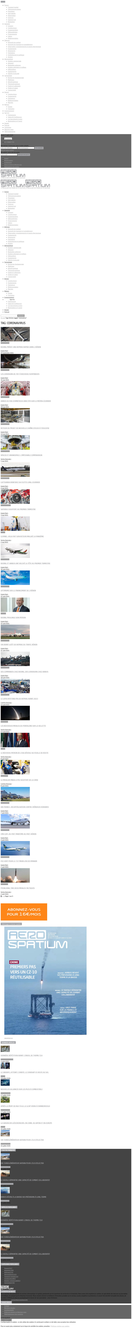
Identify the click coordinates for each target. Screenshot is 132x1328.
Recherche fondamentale (16, 78)
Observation (12, 15)
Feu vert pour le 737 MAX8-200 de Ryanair (19, 861)
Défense (7, 40)
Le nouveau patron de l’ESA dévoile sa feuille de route (24, 753)
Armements (11, 51)
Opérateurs (11, 98)
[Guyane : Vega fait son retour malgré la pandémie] (15, 530)
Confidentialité (8, 162)
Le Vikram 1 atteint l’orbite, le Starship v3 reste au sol (25, 1072)
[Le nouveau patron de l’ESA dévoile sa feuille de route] (15, 747)
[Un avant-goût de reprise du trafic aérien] (15, 638)
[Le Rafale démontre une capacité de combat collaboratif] (5, 1176)
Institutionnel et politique (16, 55)
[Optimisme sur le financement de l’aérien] (15, 584)
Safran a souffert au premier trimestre (18, 509)
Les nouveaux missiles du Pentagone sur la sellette (23, 726)
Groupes (10, 26)
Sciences (10, 18)
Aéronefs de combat (14, 42)
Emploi (10, 107)
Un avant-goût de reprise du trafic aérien (19, 644)
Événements (12, 115)
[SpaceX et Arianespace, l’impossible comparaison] (15, 449)
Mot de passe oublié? (7, 150)
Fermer (3, 2)
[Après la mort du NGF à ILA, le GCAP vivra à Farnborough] (5, 1102)
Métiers (6, 105)
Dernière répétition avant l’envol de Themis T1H (21, 1055)
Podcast (6, 125)
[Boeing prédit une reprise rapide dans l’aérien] (15, 341)
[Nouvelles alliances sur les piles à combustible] (5, 1085)
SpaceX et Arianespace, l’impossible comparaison (21, 455)
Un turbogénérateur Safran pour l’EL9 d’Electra (22, 1140)
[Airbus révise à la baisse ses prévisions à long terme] (5, 1193)
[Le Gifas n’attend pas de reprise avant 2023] (15, 693)
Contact (6, 158)
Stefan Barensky (6, 459)
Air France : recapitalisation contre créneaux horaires (25, 807)
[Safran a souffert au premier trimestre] (15, 503)
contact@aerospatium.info (19, 1300)
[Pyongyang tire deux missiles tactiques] (15, 882)
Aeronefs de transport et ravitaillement (20, 44)
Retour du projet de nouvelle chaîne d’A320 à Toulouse (25, 428)
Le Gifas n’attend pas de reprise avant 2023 (19, 699)
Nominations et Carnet (15, 121)
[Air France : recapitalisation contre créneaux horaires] (15, 801)
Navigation (11, 22)
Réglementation (13, 38)
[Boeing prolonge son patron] (15, 611)
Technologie (8, 76)
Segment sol (12, 20)
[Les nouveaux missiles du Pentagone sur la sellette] (15, 720)
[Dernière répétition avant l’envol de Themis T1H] (5, 1051)
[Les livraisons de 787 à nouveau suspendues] (15, 368)
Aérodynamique (13, 82)
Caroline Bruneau (6, 703)
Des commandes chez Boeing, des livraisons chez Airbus (24, 672)
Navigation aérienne (14, 65)
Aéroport (10, 63)
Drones (6, 92)
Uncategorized (5, 1110)
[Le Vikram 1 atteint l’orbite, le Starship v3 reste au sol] (5, 1068)
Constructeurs (12, 28)
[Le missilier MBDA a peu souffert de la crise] (15, 774)
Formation (11, 109)
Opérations (11, 53)
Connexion (7, 127)
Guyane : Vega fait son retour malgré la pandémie (22, 536)
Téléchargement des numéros (11, 166)
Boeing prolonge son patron (13, 617)
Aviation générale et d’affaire (17, 67)
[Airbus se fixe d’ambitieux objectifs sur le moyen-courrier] (15, 395)
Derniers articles (8, 1042)
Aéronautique (8, 59)
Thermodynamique (14, 84)
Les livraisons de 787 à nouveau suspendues (20, 374)
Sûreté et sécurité (13, 73)
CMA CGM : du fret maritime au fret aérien (18, 834)
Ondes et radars (13, 88)
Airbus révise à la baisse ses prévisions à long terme (23, 1197)
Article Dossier (5, 451)
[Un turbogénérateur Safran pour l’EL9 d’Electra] (5, 1136)
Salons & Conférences (15, 117)
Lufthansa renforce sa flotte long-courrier (20, 482)
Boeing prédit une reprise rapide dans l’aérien (21, 347)
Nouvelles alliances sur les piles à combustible (21, 1089)
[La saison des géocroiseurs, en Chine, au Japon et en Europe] (5, 1119)
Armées (10, 57)
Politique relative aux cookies (60, 1326)
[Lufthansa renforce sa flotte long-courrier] (15, 476)
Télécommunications (14, 9)
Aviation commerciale (14, 61)
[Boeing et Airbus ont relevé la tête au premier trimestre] (15, 557)
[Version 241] (45, 1034)
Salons (10, 36)
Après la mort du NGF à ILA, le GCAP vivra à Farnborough (25, 1106)
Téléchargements (9, 131)
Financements (12, 34)
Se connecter (8, 138)
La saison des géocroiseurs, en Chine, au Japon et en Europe (26, 1123)
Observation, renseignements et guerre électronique (24, 47)
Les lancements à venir (15, 119)
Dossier (6, 123)
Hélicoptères (12, 69)
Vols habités (12, 13)
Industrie (7, 24)
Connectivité (12, 90)
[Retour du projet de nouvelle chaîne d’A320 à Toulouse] (15, 422)
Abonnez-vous (8, 129)
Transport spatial (13, 7)
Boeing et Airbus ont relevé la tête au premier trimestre (25, 563)
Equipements (12, 49)
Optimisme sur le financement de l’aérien (18, 590)
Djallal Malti (4, 351)
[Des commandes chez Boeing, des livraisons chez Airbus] (15, 665)
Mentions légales (8, 160)
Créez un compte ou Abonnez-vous (13, 164)
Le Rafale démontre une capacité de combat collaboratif (25, 1180)
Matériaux (11, 80)
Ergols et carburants (14, 86)
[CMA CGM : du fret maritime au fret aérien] (15, 828)
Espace (6, 5)
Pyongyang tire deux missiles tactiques (18, 888)
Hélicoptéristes (12, 32)
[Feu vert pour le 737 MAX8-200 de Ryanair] (15, 855)
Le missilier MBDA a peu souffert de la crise (19, 780)
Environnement (9, 111)
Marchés (10, 102)
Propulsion (11, 11)
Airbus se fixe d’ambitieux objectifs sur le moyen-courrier (26, 401)
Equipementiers (13, 30)
